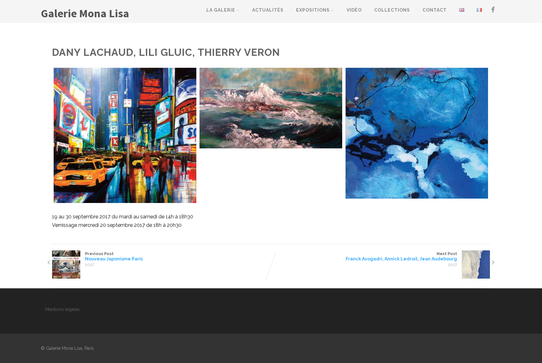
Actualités (268, 10)
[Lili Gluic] (270, 108)
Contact (434, 10)
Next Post (401, 256)
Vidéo (354, 10)
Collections (392, 10)
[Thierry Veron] (416, 133)
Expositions (313, 10)
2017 (89, 264)
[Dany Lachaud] (125, 135)
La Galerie (220, 10)
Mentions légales (62, 309)
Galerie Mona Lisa (85, 13)
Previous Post (114, 256)
